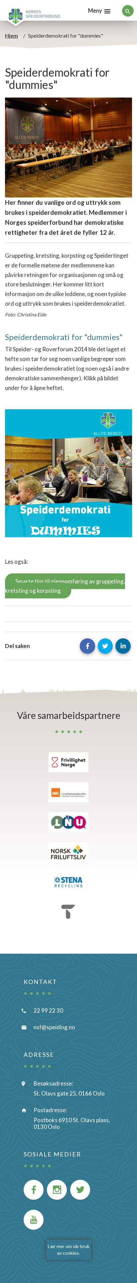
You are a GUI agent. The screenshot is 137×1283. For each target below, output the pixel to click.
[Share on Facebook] (87, 646)
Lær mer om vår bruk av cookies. (68, 1249)
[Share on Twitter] (105, 646)
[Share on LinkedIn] (123, 646)
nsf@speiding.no (54, 1027)
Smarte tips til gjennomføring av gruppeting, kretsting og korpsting (65, 586)
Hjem (11, 35)
